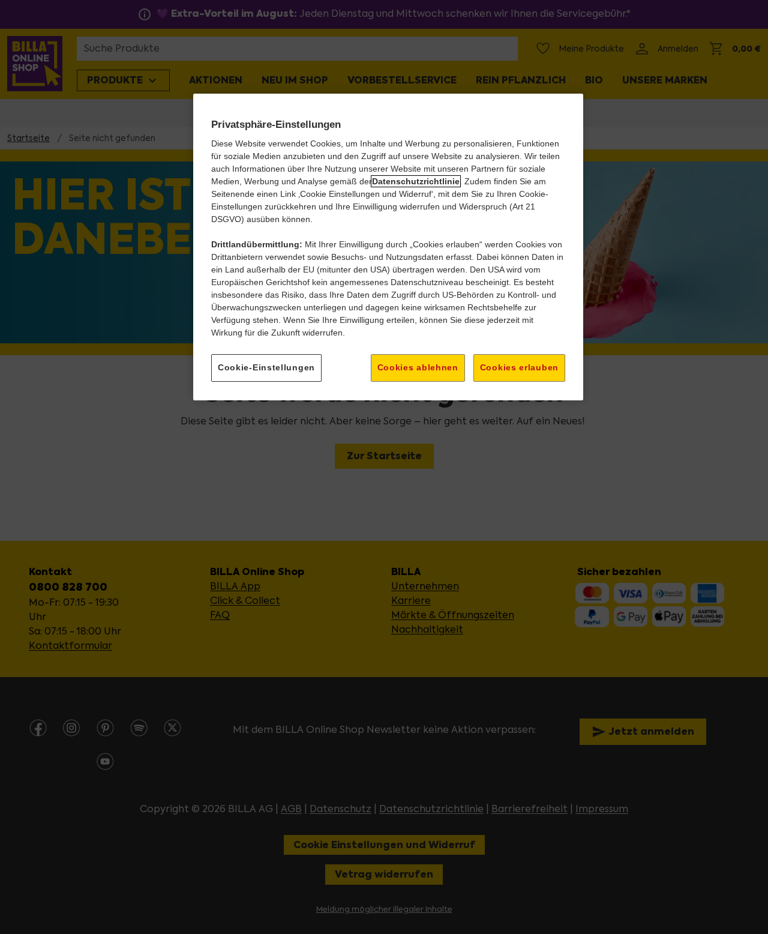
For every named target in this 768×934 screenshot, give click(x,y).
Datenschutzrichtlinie (416, 181)
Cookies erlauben (519, 367)
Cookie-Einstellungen (266, 367)
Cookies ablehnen (417, 367)
